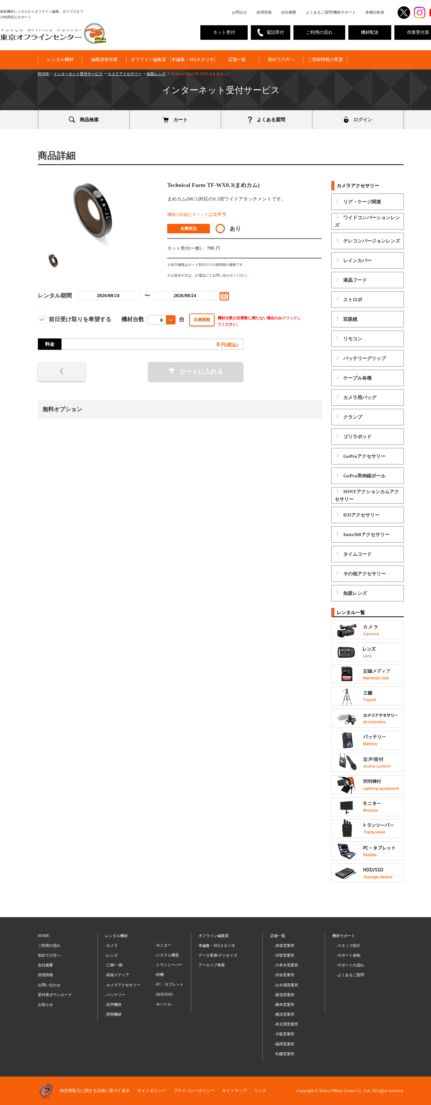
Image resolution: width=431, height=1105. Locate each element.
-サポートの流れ (350, 965)
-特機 (159, 974)
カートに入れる (201, 371)
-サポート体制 (348, 955)
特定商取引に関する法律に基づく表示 (95, 1090)
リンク (260, 1090)
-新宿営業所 (284, 995)
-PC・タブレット (169, 984)
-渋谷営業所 (284, 975)
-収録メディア (117, 975)
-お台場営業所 (286, 985)
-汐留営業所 (284, 955)
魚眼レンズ (156, 74)
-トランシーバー (169, 965)
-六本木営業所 (286, 965)
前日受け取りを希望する (80, 319)
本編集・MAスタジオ (193, 59)
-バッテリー (115, 995)
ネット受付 (224, 32)
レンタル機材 (60, 59)
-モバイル (163, 1004)
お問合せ (239, 12)
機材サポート (343, 936)
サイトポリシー (151, 1090)
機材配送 (370, 32)
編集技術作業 (104, 59)
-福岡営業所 (284, 1044)
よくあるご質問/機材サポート (331, 12)
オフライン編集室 (148, 59)
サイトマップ (234, 1090)
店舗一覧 (237, 59)
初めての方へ (281, 59)
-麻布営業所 (284, 1004)
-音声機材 (113, 1004)
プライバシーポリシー (194, 1090)
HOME (43, 74)
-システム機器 (167, 955)
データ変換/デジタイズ (217, 955)
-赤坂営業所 (284, 945)
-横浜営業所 (284, 1014)
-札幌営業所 (284, 1054)
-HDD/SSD (164, 994)
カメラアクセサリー (125, 74)
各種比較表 (374, 12)
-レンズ (111, 955)
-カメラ (111, 945)
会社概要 (288, 12)
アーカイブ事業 (211, 965)
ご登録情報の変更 (325, 59)
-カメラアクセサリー (122, 985)
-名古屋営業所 (286, 1024)
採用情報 (264, 12)
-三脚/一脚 (113, 965)
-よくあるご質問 (350, 975)
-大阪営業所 (284, 1034)
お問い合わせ (49, 985)
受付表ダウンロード (55, 995)
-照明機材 (113, 1014)
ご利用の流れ (319, 32)
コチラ (219, 214)
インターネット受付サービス (78, 74)
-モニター (163, 945)
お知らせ (45, 1004)
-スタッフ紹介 (348, 945)
